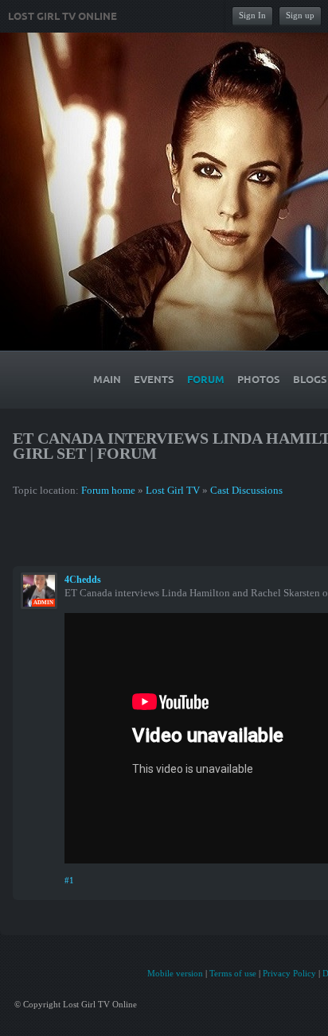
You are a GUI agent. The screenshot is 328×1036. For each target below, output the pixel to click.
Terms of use (232, 973)
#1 (69, 880)
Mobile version (175, 973)
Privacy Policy (289, 973)
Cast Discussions (246, 490)
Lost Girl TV (173, 490)
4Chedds (82, 579)
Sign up (300, 15)
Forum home (108, 490)
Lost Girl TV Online (62, 17)
